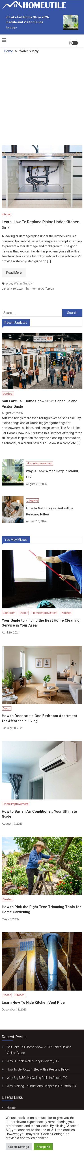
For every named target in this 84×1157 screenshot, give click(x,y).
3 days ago (8, 27)
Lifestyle (32, 500)
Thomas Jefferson (42, 288)
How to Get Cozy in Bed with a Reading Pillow (49, 511)
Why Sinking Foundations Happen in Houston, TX (41, 1086)
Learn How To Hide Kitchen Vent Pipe (33, 1002)
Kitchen (6, 214)
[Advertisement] (42, 101)
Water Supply (23, 283)
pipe (9, 283)
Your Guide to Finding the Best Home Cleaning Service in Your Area (41, 622)
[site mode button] (73, 43)
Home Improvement (39, 463)
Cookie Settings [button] (18, 1146)
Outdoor (8, 393)
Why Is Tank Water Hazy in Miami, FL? (52, 474)
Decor (24, 612)
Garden (7, 899)
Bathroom (9, 612)
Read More (14, 272)
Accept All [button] (43, 1146)
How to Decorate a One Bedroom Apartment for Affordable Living (39, 718)
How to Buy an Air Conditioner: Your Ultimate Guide (39, 814)
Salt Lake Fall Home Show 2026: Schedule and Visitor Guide (39, 404)
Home (11, 1107)
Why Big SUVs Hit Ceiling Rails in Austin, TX (37, 1077)
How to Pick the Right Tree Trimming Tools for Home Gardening (41, 909)
